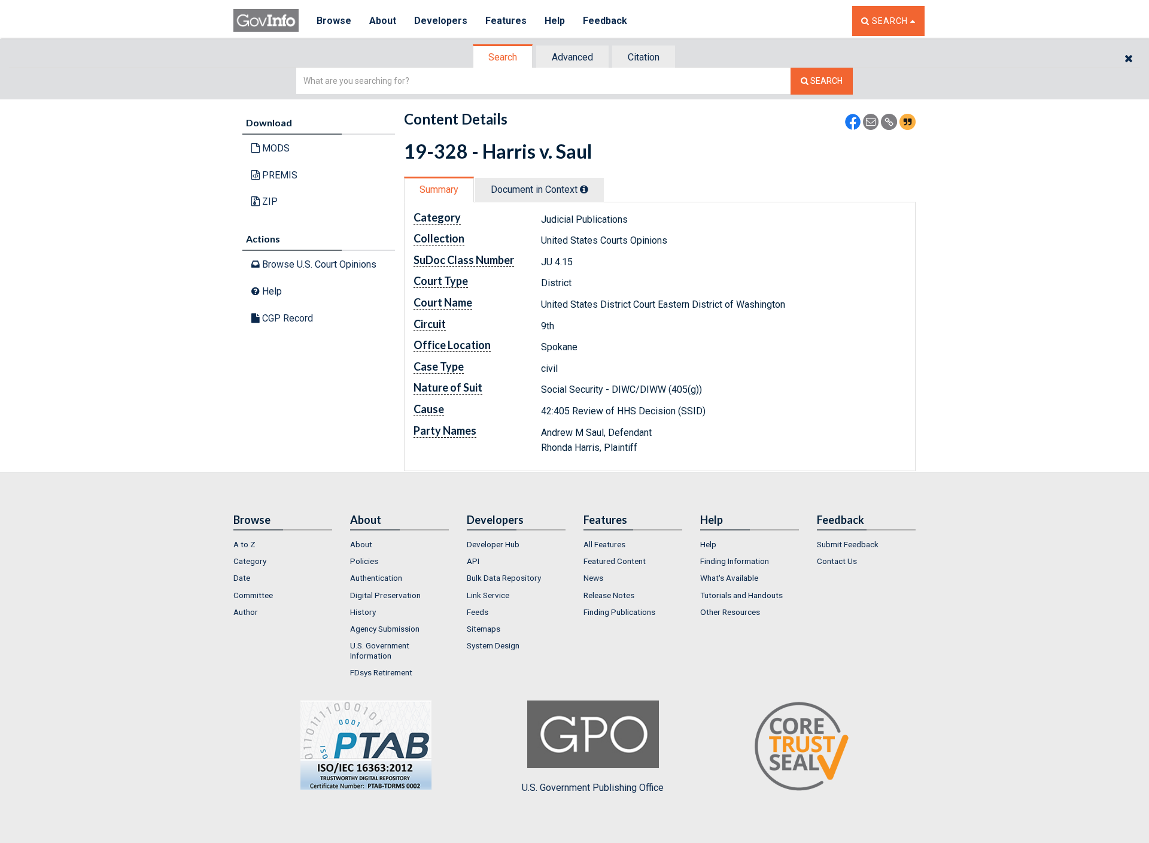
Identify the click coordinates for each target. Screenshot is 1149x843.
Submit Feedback (848, 544)
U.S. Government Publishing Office (593, 787)
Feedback (605, 20)
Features (506, 20)
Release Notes (608, 595)
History (363, 612)
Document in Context (535, 189)
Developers (440, 20)
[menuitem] (282, 544)
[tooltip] (584, 189)
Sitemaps (483, 628)
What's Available (729, 578)
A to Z (244, 544)
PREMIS (278, 175)
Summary (439, 189)
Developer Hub (493, 544)
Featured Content (614, 561)
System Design (493, 645)
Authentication (376, 578)
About (382, 20)
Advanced (572, 57)
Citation (643, 57)
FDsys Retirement (381, 672)
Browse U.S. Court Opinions (318, 264)
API (473, 561)
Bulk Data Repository (504, 578)
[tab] (503, 57)
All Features (604, 544)
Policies (364, 561)
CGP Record (286, 318)
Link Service (488, 595)
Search (502, 57)
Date (241, 578)
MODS (275, 148)
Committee (253, 595)
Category (249, 561)
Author (245, 612)
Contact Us (837, 561)
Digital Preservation (385, 595)
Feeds (477, 612)
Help (555, 20)
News (593, 578)
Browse (334, 20)
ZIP (269, 201)
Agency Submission (385, 628)
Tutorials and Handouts (741, 595)
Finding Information (734, 561)
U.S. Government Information (379, 650)
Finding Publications (619, 612)
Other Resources (730, 612)
